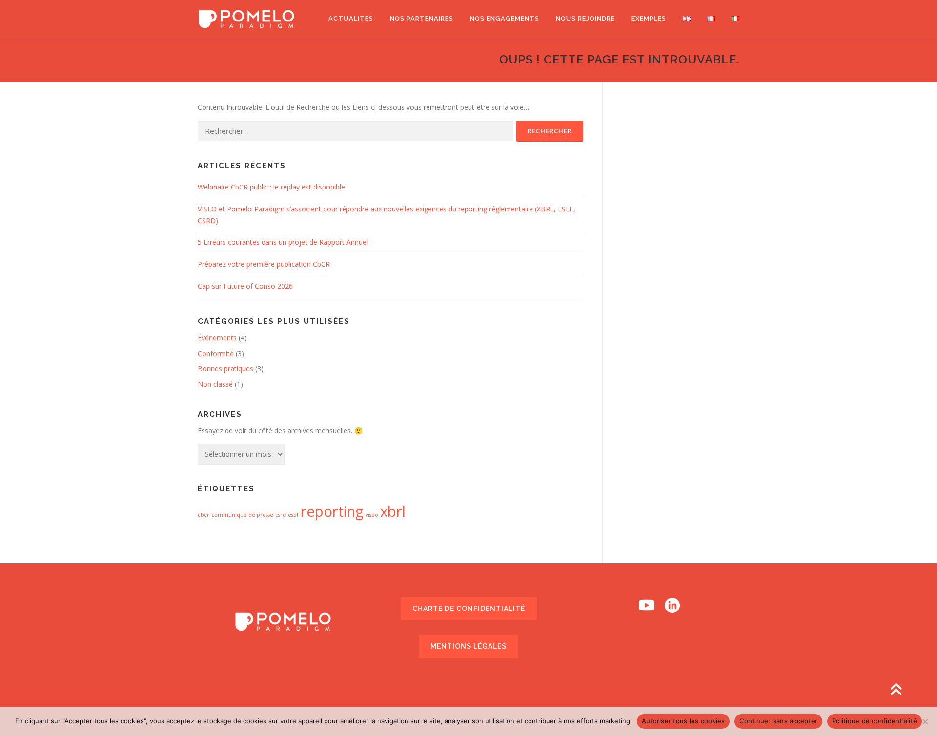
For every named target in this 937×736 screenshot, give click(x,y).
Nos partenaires (421, 18)
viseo (372, 514)
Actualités (350, 18)
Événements (217, 337)
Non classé (215, 384)
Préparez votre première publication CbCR (264, 264)
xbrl (393, 511)
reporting (332, 511)
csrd (280, 514)
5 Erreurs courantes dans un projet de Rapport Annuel (283, 242)
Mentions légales (468, 646)
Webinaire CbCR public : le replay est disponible (271, 186)
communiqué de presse (242, 514)
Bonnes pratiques (225, 368)
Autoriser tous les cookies (683, 721)
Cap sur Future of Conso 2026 (245, 286)
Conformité (216, 353)
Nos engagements (504, 18)
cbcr (203, 514)
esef (293, 514)
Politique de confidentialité (874, 721)
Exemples (648, 18)
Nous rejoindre (585, 18)
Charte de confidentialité (468, 608)
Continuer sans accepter (778, 721)
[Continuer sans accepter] (925, 721)
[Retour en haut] (895, 690)
